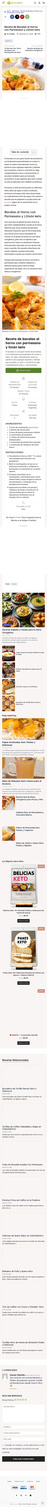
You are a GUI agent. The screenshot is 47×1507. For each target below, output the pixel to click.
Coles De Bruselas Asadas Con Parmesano (22, 1164)
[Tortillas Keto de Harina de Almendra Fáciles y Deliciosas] (23, 1329)
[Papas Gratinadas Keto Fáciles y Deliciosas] (23, 729)
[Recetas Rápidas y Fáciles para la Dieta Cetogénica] (23, 610)
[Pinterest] (22, 17)
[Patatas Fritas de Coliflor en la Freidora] (23, 1187)
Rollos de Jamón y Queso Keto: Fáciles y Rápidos (30, 844)
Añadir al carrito (23, 921)
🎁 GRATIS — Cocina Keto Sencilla (24, 1035)
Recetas (6, 625)
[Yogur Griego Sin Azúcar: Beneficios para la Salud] (8, 653)
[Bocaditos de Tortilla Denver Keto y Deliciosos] (8, 703)
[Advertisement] (23, 123)
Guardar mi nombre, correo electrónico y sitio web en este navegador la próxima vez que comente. (23, 1449)
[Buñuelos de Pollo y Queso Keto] (23, 1258)
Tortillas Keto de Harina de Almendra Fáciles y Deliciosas (23, 1343)
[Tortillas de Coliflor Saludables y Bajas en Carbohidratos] (23, 1114)
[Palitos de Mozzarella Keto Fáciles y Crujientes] (8, 833)
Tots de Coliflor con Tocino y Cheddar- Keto (23, 1307)
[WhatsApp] (27, 17)
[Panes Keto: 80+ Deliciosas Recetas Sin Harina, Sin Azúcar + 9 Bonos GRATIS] (23, 948)
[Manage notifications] (42, 1503)
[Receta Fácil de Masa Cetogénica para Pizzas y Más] (8, 803)
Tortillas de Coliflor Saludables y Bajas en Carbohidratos (21, 1127)
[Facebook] (12, 17)
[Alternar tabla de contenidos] (32, 152)
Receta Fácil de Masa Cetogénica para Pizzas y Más (29, 798)
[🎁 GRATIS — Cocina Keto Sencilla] (23, 1010)
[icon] (5, 12)
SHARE (18, 517)
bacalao (8, 202)
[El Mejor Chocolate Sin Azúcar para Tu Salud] (8, 670)
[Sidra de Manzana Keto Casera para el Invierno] (23, 768)
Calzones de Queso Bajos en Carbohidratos (22, 1235)
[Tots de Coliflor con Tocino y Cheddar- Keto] (23, 1294)
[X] (17, 17)
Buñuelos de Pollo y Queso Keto (17, 1271)
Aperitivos (15, 11)
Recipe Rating (7, 1400)
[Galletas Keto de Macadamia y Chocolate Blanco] (8, 818)
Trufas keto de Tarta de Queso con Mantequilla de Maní (12, 50)
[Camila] (5, 34)
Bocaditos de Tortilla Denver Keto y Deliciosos (19, 1089)
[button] (35, 3)
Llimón (14, 584)
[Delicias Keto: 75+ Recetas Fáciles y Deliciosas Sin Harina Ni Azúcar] (23, 886)
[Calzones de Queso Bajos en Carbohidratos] (23, 1223)
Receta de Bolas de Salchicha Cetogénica (34, 49)
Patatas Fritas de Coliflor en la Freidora (21, 1200)
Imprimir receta (24, 370)
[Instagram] (21, 1495)
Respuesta (13, 1388)
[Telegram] (30, 1495)
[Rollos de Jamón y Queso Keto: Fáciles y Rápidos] (8, 849)
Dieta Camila (15, 1504)
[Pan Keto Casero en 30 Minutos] (8, 686)
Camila (12, 34)
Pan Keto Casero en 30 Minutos (26, 687)
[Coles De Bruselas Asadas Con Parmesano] (23, 1152)
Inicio (9, 11)
